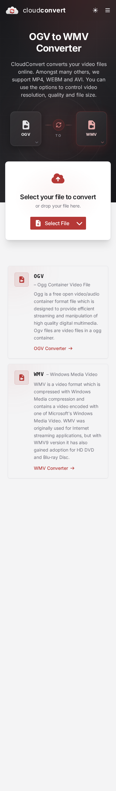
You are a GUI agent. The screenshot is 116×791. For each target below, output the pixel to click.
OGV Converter (50, 348)
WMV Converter (51, 468)
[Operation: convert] (58, 125)
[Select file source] (79, 223)
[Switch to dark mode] (95, 10)
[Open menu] (107, 10)
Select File (57, 223)
